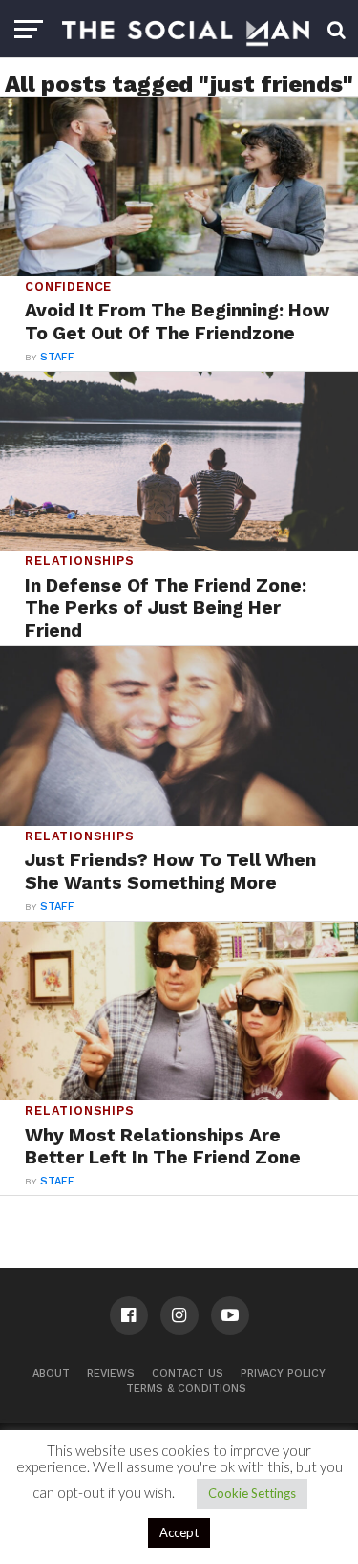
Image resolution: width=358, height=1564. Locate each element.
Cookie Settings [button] (252, 1493)
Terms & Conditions (186, 1388)
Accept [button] (179, 1532)
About (51, 1373)
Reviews (111, 1373)
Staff (57, 357)
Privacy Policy (283, 1373)
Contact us (187, 1373)
